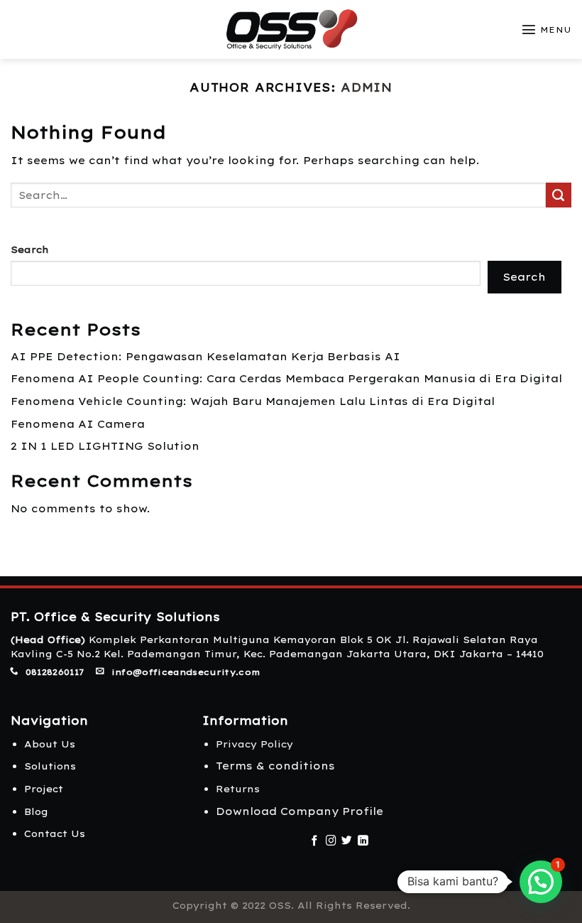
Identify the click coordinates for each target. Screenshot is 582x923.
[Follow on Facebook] (314, 841)
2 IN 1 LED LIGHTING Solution (105, 446)
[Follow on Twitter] (346, 841)
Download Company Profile (299, 811)
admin (366, 87)
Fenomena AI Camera (78, 424)
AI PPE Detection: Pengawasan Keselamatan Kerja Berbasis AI (205, 356)
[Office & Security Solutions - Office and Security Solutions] (291, 29)
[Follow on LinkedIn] (363, 841)
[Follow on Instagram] (331, 841)
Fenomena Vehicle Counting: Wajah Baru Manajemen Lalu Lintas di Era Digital (253, 401)
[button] (541, 881)
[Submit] (558, 195)
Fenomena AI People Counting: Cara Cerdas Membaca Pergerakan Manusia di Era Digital (286, 378)
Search (30, 249)
